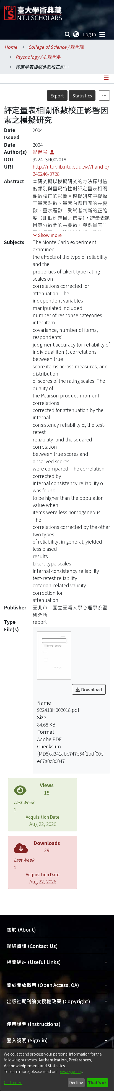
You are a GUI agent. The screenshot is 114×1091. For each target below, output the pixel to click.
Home (10, 46)
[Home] (33, 11)
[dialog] (57, 1069)
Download (91, 689)
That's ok (97, 1082)
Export (57, 95)
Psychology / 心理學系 (38, 56)
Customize (13, 1082)
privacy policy (70, 1071)
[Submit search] (67, 34)
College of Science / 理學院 (56, 46)
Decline (76, 1082)
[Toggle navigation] (102, 34)
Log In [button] (90, 34)
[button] (47, 235)
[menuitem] (76, 34)
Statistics (82, 95)
